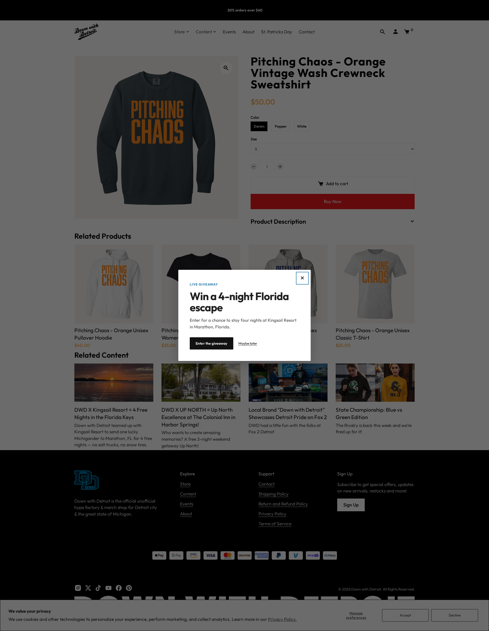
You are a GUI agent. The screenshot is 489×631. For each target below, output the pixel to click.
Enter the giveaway (211, 343)
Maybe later (247, 343)
